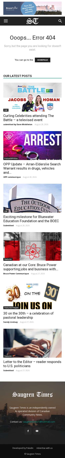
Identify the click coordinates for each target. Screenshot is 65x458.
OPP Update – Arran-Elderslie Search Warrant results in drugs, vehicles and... (32, 168)
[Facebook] (28, 431)
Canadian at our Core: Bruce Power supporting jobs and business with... (30, 267)
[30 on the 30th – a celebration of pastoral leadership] (32, 294)
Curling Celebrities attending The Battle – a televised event (28, 118)
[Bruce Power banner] (32, 8)
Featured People (11, 308)
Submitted (8, 225)
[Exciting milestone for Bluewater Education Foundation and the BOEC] (32, 198)
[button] (60, 21)
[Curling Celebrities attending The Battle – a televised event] (32, 97)
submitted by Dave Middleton (17, 124)
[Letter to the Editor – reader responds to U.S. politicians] (32, 343)
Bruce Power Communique (16, 273)
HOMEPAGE (42, 60)
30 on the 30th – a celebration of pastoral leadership (28, 315)
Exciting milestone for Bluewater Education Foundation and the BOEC (31, 219)
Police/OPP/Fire (11, 158)
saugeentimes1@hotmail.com (39, 421)
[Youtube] (37, 431)
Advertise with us (44, 448)
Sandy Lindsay (10, 322)
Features (8, 259)
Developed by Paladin (22, 448)
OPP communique (12, 177)
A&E (6, 110)
